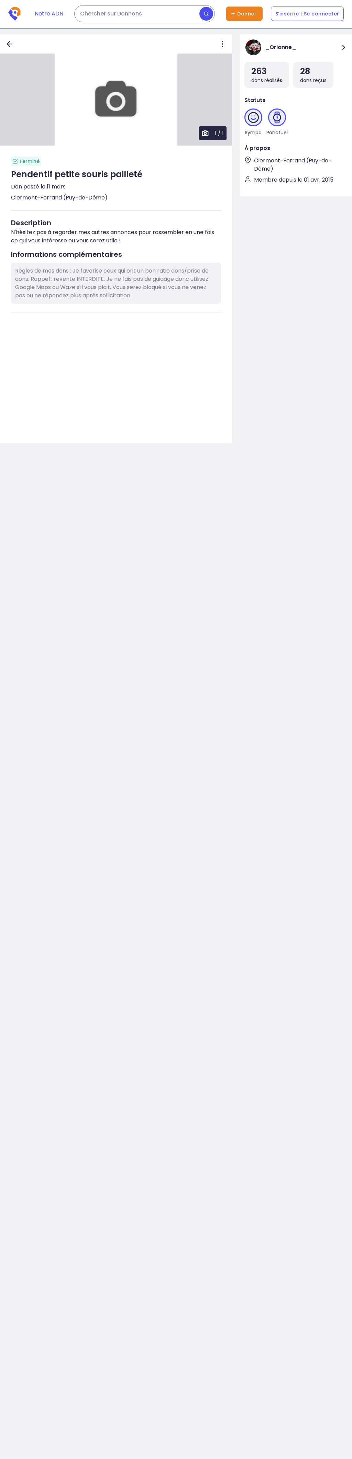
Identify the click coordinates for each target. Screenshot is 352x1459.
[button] (116, 100)
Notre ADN (49, 14)
